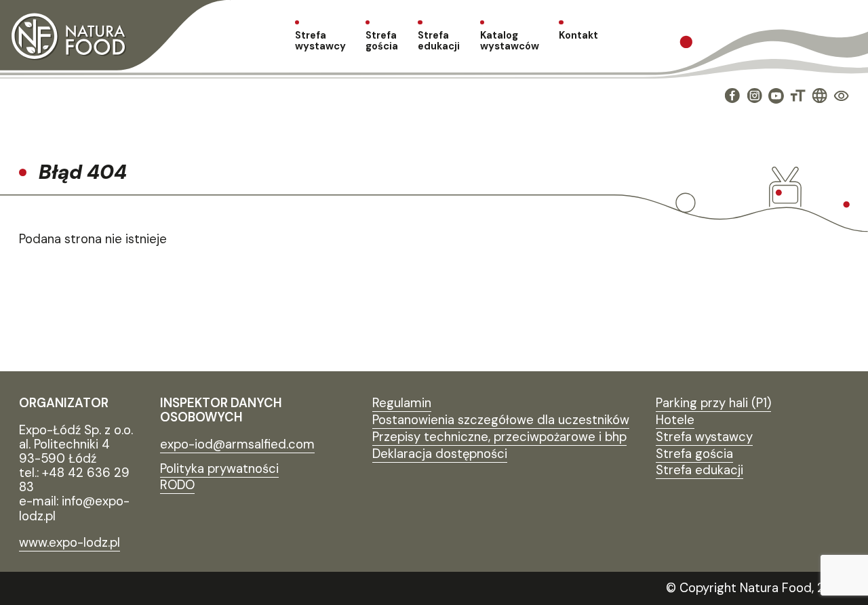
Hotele (675, 420)
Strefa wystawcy (320, 41)
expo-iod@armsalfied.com (237, 444)
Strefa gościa (382, 41)
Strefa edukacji (439, 41)
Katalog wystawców (509, 41)
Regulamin (401, 403)
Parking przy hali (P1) (713, 403)
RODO (177, 485)
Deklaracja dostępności (439, 454)
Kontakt (578, 35)
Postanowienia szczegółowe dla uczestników (500, 420)
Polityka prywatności (219, 469)
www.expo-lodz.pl (69, 543)
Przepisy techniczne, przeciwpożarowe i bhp (499, 437)
